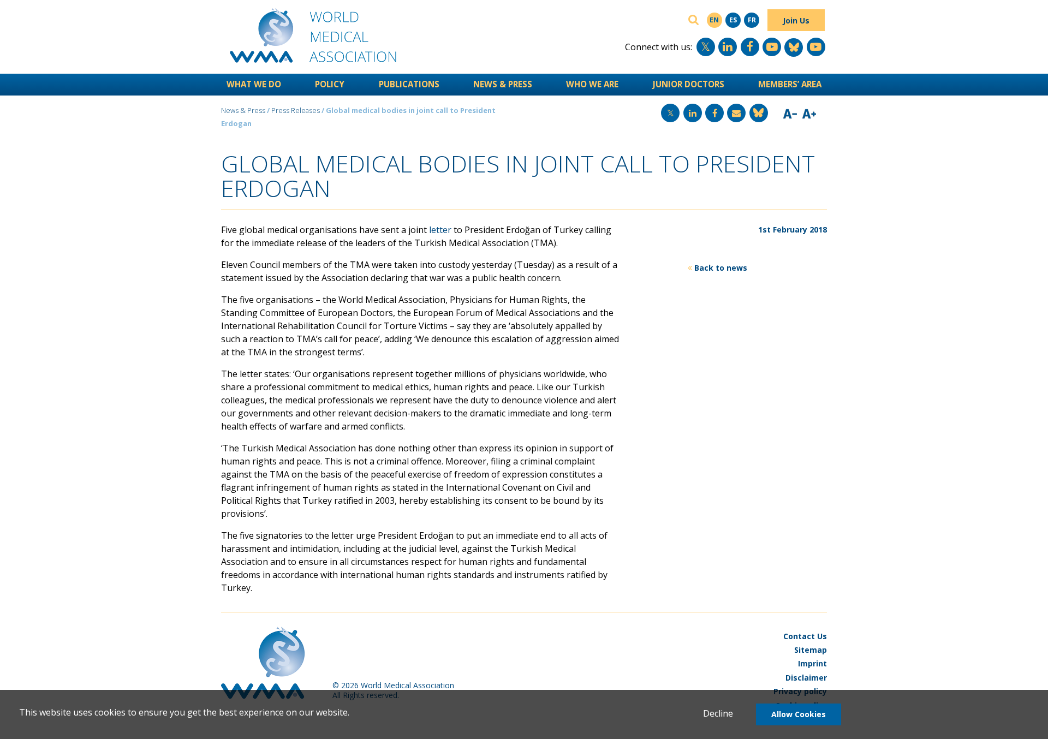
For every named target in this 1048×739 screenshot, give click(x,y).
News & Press (502, 84)
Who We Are (592, 84)
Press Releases (295, 110)
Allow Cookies (798, 714)
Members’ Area (789, 84)
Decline (718, 713)
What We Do (254, 84)
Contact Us (805, 636)
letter (440, 230)
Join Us (796, 20)
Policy (329, 84)
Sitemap (810, 650)
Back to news (720, 268)
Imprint (812, 663)
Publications (409, 84)
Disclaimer (806, 677)
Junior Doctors (688, 84)
